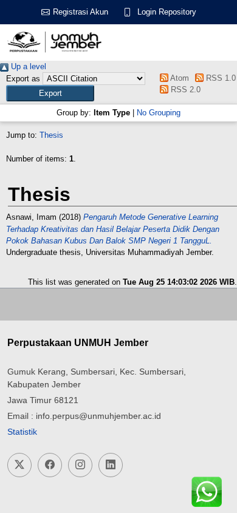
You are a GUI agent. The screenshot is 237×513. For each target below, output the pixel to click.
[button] (50, 93)
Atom (178, 78)
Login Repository (166, 11)
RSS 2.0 (184, 89)
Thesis (51, 135)
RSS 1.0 (220, 78)
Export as (23, 78)
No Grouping (158, 112)
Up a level (27, 66)
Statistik (22, 432)
